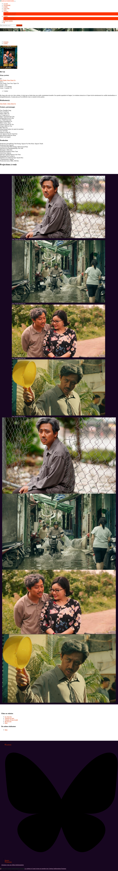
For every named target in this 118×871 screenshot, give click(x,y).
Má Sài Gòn (8, 721)
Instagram (9, 862)
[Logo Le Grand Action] (7, 0)
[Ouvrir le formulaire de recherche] (60, 22)
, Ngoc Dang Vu (10, 80)
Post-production (11, 14)
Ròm (6, 723)
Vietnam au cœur (9, 718)
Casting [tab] (5, 43)
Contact (5, 16)
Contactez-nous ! (11, 19)
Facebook (8, 744)
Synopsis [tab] (5, 42)
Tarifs (5, 10)
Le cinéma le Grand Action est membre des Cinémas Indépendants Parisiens (45, 868)
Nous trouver (10, 17)
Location (5, 11)
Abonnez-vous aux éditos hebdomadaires (12, 865)
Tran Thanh (3, 80)
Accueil (5, 3)
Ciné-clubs (6, 8)
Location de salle (11, 13)
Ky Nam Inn (8, 717)
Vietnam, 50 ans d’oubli (11, 720)
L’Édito (5, 7)
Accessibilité (6, 5)
